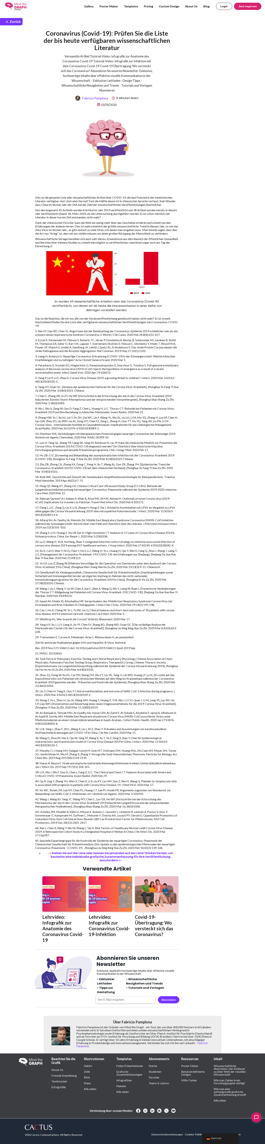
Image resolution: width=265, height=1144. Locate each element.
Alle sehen (90, 1088)
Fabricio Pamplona (95, 98)
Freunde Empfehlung (64, 1075)
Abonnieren (168, 999)
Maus (87, 1083)
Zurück (15, 21)
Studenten (155, 1071)
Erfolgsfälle (58, 1087)
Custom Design (169, 6)
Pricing (148, 6)
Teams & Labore (159, 1083)
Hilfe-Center (189, 1080)
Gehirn (88, 1065)
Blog (206, 6)
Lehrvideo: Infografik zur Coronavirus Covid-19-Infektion (109, 925)
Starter (153, 1065)
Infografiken (124, 1080)
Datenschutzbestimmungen (167, 1134)
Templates (131, 6)
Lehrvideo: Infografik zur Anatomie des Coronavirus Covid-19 (62, 928)
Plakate (121, 1085)
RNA (87, 1077)
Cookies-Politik (193, 1134)
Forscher (154, 1077)
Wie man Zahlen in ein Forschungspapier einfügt (229, 1081)
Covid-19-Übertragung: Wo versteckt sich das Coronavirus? (154, 925)
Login (224, 6)
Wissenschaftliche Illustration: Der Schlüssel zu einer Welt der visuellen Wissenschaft (230, 1070)
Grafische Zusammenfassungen (129, 1073)
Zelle (87, 1071)
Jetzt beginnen (247, 6)
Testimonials (59, 1081)
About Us (191, 6)
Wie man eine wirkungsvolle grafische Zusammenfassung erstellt (230, 1091)
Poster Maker (109, 6)
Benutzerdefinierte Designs (193, 1073)
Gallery (89, 6)
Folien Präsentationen (129, 1065)
